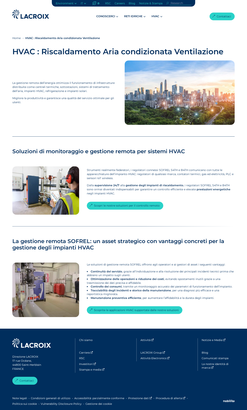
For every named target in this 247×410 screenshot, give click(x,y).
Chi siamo (86, 340)
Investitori (95, 364)
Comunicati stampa (215, 358)
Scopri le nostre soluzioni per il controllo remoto (127, 205)
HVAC (155, 16)
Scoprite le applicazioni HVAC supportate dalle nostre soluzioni (136, 310)
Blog (132, 3)
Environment (65, 3)
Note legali (19, 398)
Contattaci (224, 16)
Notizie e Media (218, 340)
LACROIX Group (156, 352)
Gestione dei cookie (98, 404)
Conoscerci (105, 16)
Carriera (95, 352)
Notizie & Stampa (150, 3)
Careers (120, 3)
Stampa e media (95, 369)
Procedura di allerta (170, 398)
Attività (156, 340)
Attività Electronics (156, 358)
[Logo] (30, 14)
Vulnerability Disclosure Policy (61, 404)
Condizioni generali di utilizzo (50, 398)
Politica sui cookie (24, 404)
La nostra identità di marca (218, 366)
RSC (108, 3)
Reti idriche (133, 16)
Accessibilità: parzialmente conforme (99, 398)
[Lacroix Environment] (31, 343)
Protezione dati (140, 398)
